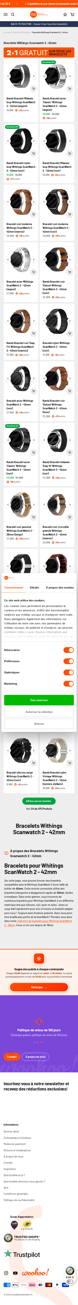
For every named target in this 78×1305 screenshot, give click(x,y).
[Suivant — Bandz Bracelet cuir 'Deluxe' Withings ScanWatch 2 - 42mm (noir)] (70, 259)
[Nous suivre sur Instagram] (6, 1273)
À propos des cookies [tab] (60, 587)
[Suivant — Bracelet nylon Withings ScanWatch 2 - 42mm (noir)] (70, 321)
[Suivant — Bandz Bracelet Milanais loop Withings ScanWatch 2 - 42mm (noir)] (70, 141)
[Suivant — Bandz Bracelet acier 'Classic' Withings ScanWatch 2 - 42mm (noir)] (34, 440)
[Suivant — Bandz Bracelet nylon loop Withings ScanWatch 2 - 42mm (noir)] (34, 141)
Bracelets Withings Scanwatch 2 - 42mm (50, 32)
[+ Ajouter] (33, 89)
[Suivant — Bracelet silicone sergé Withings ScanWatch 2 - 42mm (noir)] (34, 750)
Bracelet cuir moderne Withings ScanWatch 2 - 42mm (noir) (56, 227)
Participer (37, 987)
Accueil (7, 32)
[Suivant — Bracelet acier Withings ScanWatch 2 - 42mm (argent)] (34, 259)
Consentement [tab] (13, 587)
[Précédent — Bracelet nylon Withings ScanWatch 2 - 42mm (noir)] (44, 321)
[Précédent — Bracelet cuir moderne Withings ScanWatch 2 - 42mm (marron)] (8, 202)
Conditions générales (16, 1193)
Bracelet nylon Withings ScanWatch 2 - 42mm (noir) (56, 346)
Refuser (39, 723)
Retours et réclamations (17, 1150)
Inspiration (10, 1168)
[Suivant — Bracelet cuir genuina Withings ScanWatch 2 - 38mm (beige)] (34, 505)
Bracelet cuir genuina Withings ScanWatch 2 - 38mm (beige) (20, 530)
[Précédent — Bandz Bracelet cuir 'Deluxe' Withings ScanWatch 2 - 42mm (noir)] (44, 259)
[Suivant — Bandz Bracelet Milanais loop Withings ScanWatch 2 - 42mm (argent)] (34, 76)
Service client (11, 1131)
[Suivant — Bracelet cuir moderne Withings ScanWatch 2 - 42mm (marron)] (34, 202)
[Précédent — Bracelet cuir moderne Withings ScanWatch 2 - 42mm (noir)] (44, 202)
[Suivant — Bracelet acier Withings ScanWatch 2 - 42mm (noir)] (34, 378)
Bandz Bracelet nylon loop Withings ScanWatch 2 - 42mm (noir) (21, 166)
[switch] (68, 661)
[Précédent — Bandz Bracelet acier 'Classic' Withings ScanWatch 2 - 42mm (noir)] (8, 440)
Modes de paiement (15, 1144)
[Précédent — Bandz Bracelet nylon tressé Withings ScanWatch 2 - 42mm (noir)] (8, 566)
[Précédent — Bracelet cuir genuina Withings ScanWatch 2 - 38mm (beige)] (8, 505)
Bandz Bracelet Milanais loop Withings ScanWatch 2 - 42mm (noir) (57, 166)
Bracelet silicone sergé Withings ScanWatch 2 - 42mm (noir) (20, 776)
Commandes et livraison (17, 1137)
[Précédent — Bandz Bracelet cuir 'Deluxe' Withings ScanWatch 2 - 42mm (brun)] (44, 378)
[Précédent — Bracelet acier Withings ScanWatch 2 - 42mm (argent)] (8, 259)
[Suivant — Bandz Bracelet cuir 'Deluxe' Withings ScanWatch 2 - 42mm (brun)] (70, 378)
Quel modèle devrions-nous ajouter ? (24, 1181)
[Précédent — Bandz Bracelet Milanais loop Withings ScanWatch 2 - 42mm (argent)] (8, 76)
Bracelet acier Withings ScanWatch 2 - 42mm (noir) (20, 404)
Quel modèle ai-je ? (14, 1175)
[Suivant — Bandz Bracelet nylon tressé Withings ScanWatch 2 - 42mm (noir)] (34, 566)
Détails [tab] (34, 587)
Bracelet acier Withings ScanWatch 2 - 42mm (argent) (20, 285)
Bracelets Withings (21, 32)
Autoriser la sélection (39, 711)
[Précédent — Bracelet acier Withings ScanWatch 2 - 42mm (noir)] (8, 378)
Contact (12, 1056)
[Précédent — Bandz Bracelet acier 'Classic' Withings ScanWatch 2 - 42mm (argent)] (44, 76)
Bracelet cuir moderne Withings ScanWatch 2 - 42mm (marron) (20, 227)
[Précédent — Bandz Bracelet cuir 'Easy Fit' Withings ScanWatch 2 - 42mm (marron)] (8, 321)
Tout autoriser (39, 700)
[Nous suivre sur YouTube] (15, 1273)
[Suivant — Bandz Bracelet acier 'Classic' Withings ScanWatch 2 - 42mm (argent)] (70, 76)
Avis (6, 1187)
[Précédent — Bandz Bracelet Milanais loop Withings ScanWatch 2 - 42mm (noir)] (44, 141)
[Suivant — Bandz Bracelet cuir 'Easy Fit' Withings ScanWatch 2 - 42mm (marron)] (34, 321)
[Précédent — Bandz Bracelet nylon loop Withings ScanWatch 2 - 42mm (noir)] (8, 141)
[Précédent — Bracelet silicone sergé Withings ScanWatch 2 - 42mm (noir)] (8, 750)
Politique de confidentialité (19, 1200)
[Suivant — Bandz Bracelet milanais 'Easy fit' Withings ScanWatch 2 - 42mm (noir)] (70, 440)
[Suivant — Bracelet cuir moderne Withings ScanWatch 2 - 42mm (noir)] (70, 202)
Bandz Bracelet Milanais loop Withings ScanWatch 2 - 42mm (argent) (21, 102)
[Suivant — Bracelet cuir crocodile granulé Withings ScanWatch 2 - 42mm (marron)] (70, 505)
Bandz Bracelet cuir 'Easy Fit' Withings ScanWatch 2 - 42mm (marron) (21, 346)
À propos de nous (35, 1056)
